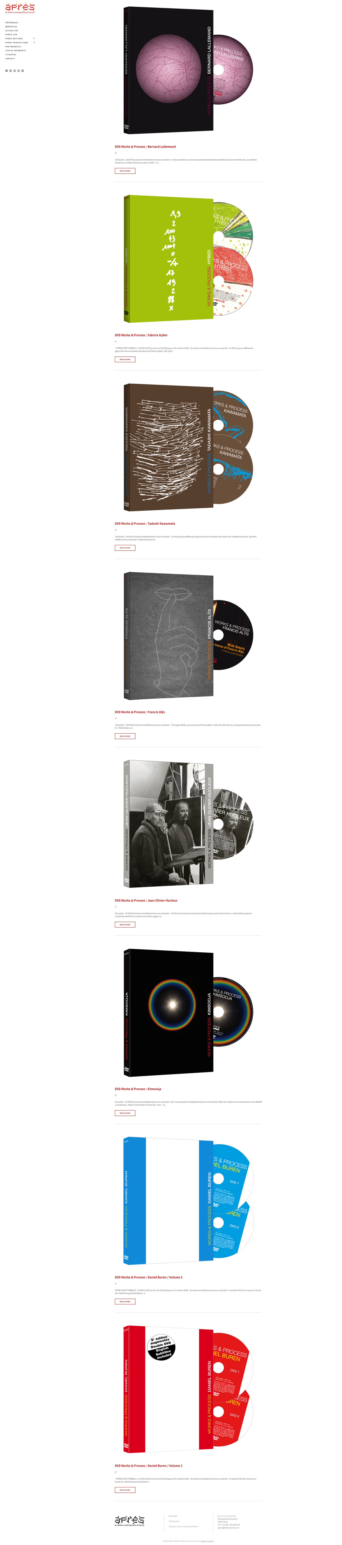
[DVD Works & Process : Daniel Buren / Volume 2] (188, 1201)
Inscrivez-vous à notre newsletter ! (183, 1526)
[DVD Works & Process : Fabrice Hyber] (188, 259)
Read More (125, 171)
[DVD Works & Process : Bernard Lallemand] (188, 70)
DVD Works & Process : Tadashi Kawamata (145, 523)
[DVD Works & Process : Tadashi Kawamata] (188, 447)
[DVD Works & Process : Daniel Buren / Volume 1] (188, 1389)
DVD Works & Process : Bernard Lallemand (145, 146)
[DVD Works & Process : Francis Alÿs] (188, 635)
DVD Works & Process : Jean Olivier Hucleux (146, 900)
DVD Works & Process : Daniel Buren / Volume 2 (148, 1277)
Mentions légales (207, 1541)
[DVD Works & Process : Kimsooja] (188, 1012)
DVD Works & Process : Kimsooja (138, 1089)
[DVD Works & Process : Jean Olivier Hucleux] (188, 824)
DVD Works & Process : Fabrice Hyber (141, 335)
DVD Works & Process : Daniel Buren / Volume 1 (148, 1466)
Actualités (173, 1516)
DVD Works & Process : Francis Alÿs (140, 712)
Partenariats (174, 1521)
